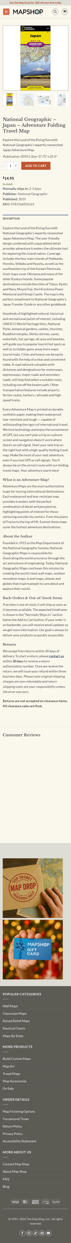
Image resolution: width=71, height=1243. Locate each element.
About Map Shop (15, 1171)
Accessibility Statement (19, 1141)
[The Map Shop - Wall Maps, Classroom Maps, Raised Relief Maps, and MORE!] (28, 12)
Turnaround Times (16, 1119)
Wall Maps (10, 1006)
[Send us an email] (42, 1233)
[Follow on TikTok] (36, 1233)
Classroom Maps (15, 1013)
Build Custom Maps (17, 1059)
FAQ (6, 1179)
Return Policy (12, 1126)
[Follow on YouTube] (49, 1233)
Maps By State (13, 1036)
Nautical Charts (14, 1028)
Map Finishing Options (19, 1111)
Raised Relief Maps (16, 1021)
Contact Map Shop (16, 1164)
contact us (56, 656)
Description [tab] (11, 218)
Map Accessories (15, 1081)
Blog (6, 1186)
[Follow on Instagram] (29, 1233)
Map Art (9, 1066)
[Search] (55, 11)
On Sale (8, 1088)
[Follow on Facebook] (22, 1233)
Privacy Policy (13, 1134)
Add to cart (35, 166)
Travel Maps (11, 1074)
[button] (6, 11)
